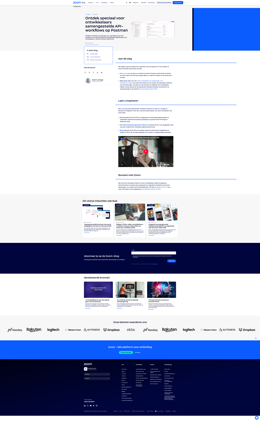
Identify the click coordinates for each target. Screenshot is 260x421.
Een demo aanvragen (126, 352)
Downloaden (139, 364)
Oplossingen (104, 2)
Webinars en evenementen (156, 379)
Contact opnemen (168, 386)
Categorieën (77, 6)
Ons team (124, 373)
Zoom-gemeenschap (169, 378)
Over (123, 364)
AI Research (124, 396)
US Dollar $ (87, 378)
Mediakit (123, 391)
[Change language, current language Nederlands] (130, 2)
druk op (123, 384)
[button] (257, 418)
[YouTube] (91, 405)
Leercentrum (167, 376)
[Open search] (126, 2)
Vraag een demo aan (154, 377)
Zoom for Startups (154, 383)
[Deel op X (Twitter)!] (93, 72)
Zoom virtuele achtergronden (139, 385)
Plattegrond (174, 411)
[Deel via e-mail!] (101, 72)
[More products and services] (185, 2)
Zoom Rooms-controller (141, 373)
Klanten (123, 371)
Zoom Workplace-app (140, 369)
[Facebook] (94, 405)
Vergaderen (135, 2)
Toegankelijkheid (167, 388)
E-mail (133, 250)
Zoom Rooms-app (140, 371)
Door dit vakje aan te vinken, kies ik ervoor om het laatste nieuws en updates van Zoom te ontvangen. (152, 256)
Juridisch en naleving (149, 411)
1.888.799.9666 (89, 402)
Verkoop (152, 364)
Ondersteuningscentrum (169, 373)
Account (166, 371)
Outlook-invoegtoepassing (141, 378)
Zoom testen (167, 369)
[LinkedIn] (85, 405)
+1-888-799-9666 (154, 369)
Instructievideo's (167, 390)
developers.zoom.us (161, 187)
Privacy (120, 411)
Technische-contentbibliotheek (168, 381)
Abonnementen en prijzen (155, 374)
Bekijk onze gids (125, 73)
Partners (123, 380)
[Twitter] (88, 405)
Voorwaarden (115, 411)
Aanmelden (143, 2)
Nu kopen (137, 352)
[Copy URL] (85, 72)
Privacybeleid (154, 264)
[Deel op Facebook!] (89, 72)
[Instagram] (97, 405)
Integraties (124, 378)
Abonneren (171, 261)
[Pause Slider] (255, 337)
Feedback (166, 383)
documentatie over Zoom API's (151, 189)
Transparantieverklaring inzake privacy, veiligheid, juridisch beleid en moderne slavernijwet (169, 397)
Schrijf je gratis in (178, 2)
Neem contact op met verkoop (164, 2)
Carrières (124, 376)
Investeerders (125, 382)
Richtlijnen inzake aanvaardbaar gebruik (138, 411)
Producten (90, 2)
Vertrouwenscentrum (126, 411)
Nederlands (87, 374)
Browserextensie (139, 376)
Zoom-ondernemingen (126, 398)
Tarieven (112, 2)
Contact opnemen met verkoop (155, 372)
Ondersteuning (151, 2)
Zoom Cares (124, 389)
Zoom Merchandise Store (127, 400)
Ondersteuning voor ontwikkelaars (168, 393)
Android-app (138, 382)
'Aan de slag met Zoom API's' (148, 89)
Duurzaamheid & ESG (126, 387)
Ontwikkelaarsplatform (126, 393)
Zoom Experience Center (155, 381)
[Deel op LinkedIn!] (97, 72)
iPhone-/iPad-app (139, 380)
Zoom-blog (124, 369)
